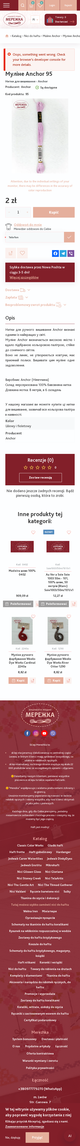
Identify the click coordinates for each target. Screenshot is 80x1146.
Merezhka (40, 1032)
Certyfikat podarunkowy (40, 1020)
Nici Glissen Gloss (29, 871)
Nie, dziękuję (12, 1137)
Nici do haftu (32, 36)
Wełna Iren (30, 911)
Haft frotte (17, 852)
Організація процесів (40, 917)
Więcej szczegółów (24, 277)
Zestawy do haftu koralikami (40, 1000)
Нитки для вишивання (20, 81)
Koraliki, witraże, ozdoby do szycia (40, 1007)
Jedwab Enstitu (31, 865)
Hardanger (63, 852)
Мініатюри (49, 911)
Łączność (61, 1046)
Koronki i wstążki (51, 962)
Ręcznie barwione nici (44, 891)
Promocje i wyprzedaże (40, 993)
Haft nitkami (26, 962)
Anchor (43, 81)
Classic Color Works (30, 845)
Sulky (67, 891)
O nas (16, 1046)
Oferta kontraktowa (40, 1053)
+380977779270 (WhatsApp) (40, 1089)
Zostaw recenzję (40, 477)
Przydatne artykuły (37, 1046)
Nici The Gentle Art (21, 885)
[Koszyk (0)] (50, 20)
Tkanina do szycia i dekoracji (40, 898)
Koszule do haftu (40, 944)
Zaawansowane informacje (24, 1126)
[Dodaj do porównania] (10, 253)
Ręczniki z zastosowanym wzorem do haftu (40, 1013)
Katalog (17, 36)
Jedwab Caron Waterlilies (25, 858)
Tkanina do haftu (58, 975)
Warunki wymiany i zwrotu (40, 1060)
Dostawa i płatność (55, 1039)
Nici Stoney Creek (29, 878)
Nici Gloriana (54, 871)
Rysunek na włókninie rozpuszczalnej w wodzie (40, 931)
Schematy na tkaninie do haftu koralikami (40, 924)
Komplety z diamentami (26, 975)
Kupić (54, 212)
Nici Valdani (18, 891)
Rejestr (68, 5)
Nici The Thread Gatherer (55, 885)
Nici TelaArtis (54, 878)
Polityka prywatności (40, 1068)
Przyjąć (37, 1137)
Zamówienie (69, 237)
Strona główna (7, 36)
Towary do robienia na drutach (51, 969)
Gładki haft (55, 845)
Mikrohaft (52, 865)
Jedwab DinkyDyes (59, 858)
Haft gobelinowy (40, 852)
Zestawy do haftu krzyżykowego (40, 937)
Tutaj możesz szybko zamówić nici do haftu (40, 904)
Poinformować (20, 603)
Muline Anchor (51, 36)
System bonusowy (24, 1039)
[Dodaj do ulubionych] (22, 253)
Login (52, 5)
